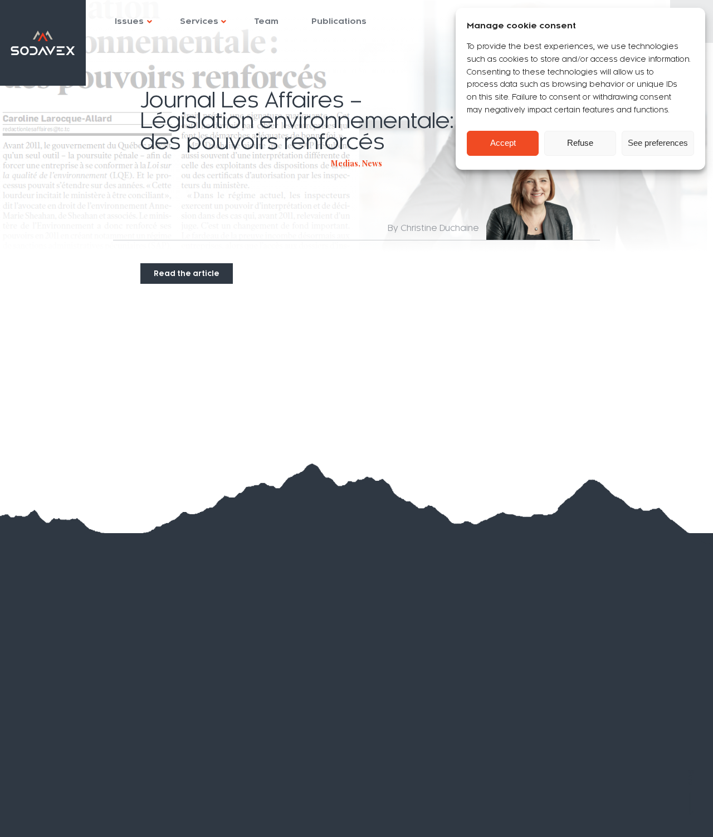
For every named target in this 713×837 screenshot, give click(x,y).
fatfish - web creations (657, 817)
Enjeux (50, 640)
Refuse (580, 142)
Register (376, 671)
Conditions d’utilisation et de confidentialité (104, 793)
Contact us (59, 766)
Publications (339, 21)
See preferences (658, 142)
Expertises (61, 620)
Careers (52, 745)
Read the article (186, 273)
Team (266, 21)
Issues (129, 21)
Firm (41, 661)
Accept (503, 142)
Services (199, 21)
